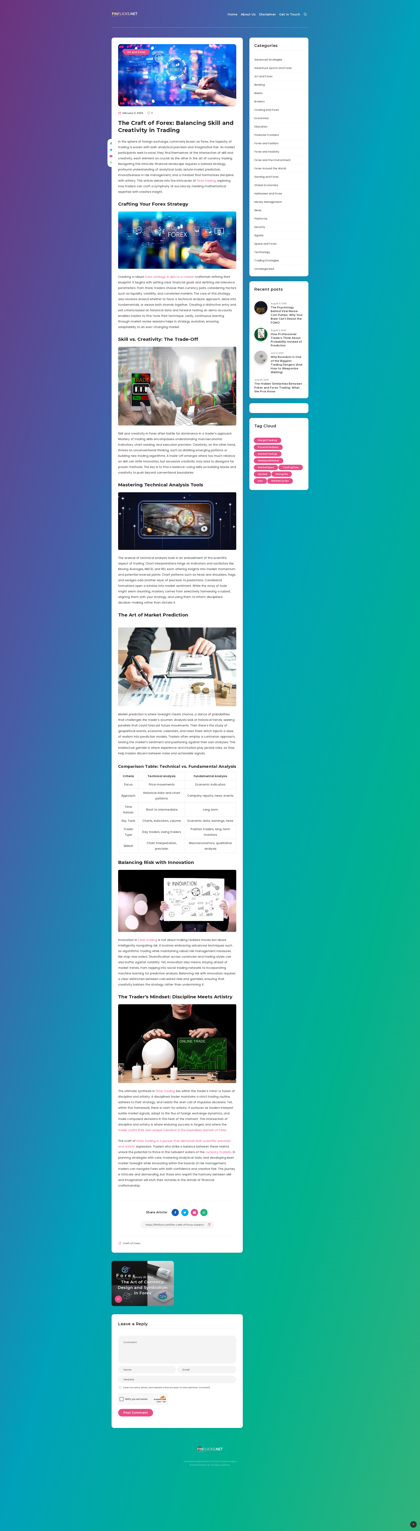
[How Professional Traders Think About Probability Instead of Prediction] (260, 334)
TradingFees (291, 467)
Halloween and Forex (268, 193)
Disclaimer (267, 14)
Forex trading (206, 181)
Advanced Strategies (268, 60)
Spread (262, 474)
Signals (258, 235)
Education (261, 126)
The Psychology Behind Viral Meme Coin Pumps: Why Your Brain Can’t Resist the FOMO (287, 315)
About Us (248, 14)
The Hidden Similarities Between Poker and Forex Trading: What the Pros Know (278, 387)
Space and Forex (265, 244)
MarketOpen (266, 467)
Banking (259, 85)
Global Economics (266, 185)
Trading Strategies (266, 260)
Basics (258, 93)
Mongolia (282, 474)
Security (259, 227)
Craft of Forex (131, 1243)
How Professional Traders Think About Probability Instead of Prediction (286, 340)
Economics (261, 118)
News (257, 210)
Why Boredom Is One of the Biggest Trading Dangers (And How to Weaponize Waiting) (286, 364)
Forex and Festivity (266, 152)
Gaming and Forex (266, 177)
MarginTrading (267, 440)
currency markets (218, 1152)
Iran (260, 480)
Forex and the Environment (272, 160)
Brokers (259, 101)
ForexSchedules (268, 447)
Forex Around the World (270, 168)
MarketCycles (280, 480)
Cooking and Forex (266, 110)
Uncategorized (264, 269)
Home (232, 14)
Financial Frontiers (266, 135)
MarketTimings (267, 453)
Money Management (268, 202)
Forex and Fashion (266, 143)
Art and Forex (136, 51)
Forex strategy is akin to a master (169, 277)
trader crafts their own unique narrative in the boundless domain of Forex (172, 1130)
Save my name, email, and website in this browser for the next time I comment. (166, 1387)
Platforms (261, 219)
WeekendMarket (268, 460)
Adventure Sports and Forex (273, 68)
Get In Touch (289, 14)
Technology (262, 252)
